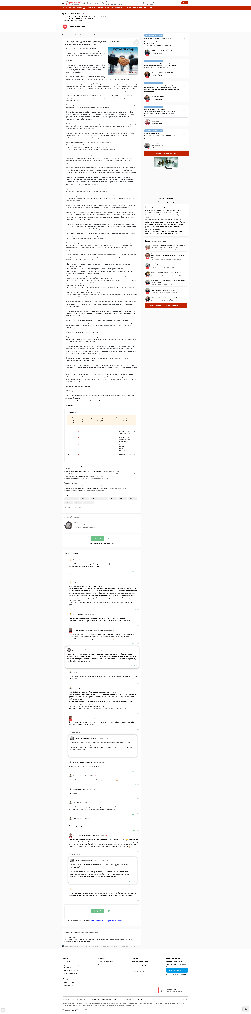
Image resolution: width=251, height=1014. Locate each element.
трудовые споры (88, 502)
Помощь (135, 958)
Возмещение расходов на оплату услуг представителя (82, 471)
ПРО (145, 8)
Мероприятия (137, 8)
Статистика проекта (70, 970)
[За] (133, 571)
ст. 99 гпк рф (113, 499)
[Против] (138, 571)
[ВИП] (70, 630)
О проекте (67, 962)
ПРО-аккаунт (118, 418)
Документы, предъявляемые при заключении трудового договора (85, 488)
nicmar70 (98, 401)
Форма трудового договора (74, 490)
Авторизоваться (97, 921)
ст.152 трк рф (122, 499)
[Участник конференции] (74, 630)
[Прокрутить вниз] (246, 1009)
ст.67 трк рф (77, 502)
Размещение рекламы (106, 962)
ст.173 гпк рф (132, 499)
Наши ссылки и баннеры (107, 965)
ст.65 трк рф (68, 502)
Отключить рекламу (166, 202)
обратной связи (175, 977)
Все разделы (68, 985)
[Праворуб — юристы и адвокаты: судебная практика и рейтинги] (73, 3)
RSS (186, 999)
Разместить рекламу (166, 198)
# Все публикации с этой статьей (111, 471)
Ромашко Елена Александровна (81, 401)
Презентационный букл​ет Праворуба (72, 966)
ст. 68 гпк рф (103, 499)
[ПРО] (70, 718)
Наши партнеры (69, 982)
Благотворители (104, 968)
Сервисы (128, 8)
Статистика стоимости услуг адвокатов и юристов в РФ (176, 964)
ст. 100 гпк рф (84, 499)
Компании (91, 8)
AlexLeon (92, 401)
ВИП (150, 8)
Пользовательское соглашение (70, 974)
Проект (66, 958)
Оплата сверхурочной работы (75, 486)
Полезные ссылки (173, 958)
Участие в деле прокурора (74, 476)
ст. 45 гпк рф (94, 499)
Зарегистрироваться (114, 921)
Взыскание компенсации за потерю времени (79, 481)
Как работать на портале (141, 968)
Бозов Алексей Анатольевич (85, 525)
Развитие (101, 958)
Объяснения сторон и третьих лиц (76, 478)
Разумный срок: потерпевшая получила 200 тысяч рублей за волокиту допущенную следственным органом (164, 226)
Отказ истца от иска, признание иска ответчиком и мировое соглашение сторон (90, 474)
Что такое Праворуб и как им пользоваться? (161, 215)
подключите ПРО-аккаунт (81, 941)
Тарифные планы (138, 971)
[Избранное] (139, 39)
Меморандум (68, 979)
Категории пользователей (141, 962)
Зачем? (112, 543)
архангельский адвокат (71, 499)
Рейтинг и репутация (139, 965)
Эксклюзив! (119, 8)
